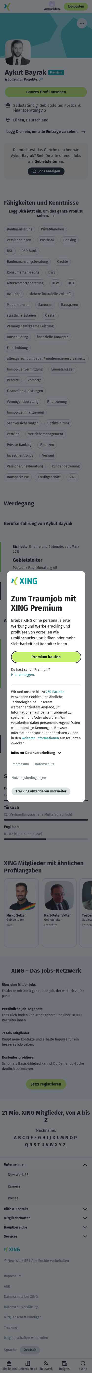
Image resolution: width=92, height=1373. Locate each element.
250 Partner (55, 692)
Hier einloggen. (23, 675)
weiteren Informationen (40, 738)
